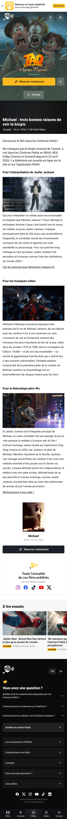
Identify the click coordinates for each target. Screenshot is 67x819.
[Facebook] (25, 587)
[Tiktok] (33, 587)
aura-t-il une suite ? (18, 492)
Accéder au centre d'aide (18, 727)
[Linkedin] (50, 794)
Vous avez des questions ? (18, 773)
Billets (46, 816)
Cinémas (20, 816)
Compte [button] (59, 816)
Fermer (36, 95)
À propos (9, 763)
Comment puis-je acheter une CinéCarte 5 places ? (29, 715)
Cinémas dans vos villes (17, 752)
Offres (33, 816)
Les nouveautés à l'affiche (18, 742)
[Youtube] (41, 587)
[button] (51, 17)
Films (7, 816)
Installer (59, 5)
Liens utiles (11, 784)
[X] (49, 587)
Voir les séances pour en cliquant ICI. (29, 267)
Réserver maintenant (31, 82)
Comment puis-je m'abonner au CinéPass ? (25, 706)
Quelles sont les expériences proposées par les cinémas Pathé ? (27, 696)
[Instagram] (17, 587)
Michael (33, 536)
